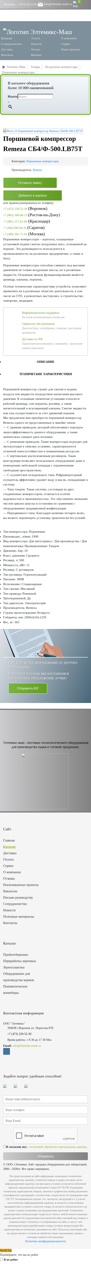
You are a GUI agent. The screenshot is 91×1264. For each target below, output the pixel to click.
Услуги (35, 38)
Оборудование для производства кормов (18, 977)
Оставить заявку (30, 182)
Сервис (65, 44)
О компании (69, 38)
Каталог (9, 847)
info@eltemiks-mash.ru (57, 4)
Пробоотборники (15, 954)
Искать (13, 96)
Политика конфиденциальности (45, 1241)
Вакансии (10, 891)
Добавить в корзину (32, 195)
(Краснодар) (26, 221)
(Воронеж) (25, 208)
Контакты (7, 55)
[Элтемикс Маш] (37, 32)
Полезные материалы (18, 916)
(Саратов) (24, 227)
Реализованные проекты (21, 885)
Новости (36, 44)
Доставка (7, 49)
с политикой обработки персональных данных (56, 1146)
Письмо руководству (18, 897)
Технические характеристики (45, 374)
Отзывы (9, 878)
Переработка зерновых (19, 961)
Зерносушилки (14, 967)
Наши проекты (70, 49)
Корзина (36, 55)
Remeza (37, 170)
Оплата (35, 49)
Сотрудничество (11, 44)
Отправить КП (28, 688)
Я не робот (11, 1259)
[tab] (45, 362)
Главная (9, 840)
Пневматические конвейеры (15, 989)
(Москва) (24, 233)
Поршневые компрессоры (42, 161)
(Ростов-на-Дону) (31, 214)
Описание (45, 361)
